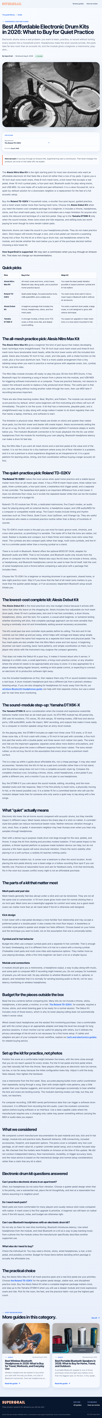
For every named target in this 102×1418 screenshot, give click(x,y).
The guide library (8, 15)
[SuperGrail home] (11, 3)
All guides (77, 1405)
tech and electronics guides (82, 1037)
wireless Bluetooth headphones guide (22, 689)
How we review (92, 4)
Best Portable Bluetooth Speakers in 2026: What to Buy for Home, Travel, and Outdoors (75, 1363)
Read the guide (12, 1383)
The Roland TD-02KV (27, 143)
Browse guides (78, 4)
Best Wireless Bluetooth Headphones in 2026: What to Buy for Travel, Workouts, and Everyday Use (24, 1364)
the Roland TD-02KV (21, 1280)
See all (96, 1318)
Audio (20, 15)
